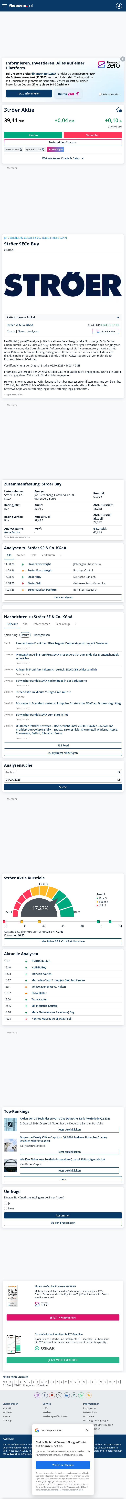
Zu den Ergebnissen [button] (63, 1223)
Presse (6, 1416)
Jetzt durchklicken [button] (69, 1129)
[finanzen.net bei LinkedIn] (67, 1395)
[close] (87, 1430)
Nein (11, 1208)
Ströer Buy (34, 577)
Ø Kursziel (99, 528)
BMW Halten (39, 993)
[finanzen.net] (21, 5)
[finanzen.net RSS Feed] (89, 1395)
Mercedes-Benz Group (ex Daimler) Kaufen (58, 980)
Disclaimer (89, 1416)
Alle (5, 1381)
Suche (63, 787)
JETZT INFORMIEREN (63, 1317)
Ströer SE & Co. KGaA (20, 325)
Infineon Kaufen (42, 974)
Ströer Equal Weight (40, 570)
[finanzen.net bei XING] (74, 1395)
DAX (9, 1385)
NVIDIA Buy (39, 967)
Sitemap (7, 1420)
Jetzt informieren (29, 93)
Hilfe (45, 1408)
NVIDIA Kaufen (41, 961)
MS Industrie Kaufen (44, 1006)
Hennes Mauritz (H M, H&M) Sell (51, 1018)
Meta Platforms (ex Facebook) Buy (53, 1012)
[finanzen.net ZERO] (109, 67)
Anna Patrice (12, 532)
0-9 (11, 1381)
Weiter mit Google (63, 1465)
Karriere (7, 1412)
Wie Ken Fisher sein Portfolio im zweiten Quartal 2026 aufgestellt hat (62, 1159)
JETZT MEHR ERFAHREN (63, 1360)
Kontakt (7, 1408)
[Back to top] (117, 1495)
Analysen (33, 331)
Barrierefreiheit (91, 1429)
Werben (47, 1412)
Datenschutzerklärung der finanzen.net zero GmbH (61, 1490)
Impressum (89, 1408)
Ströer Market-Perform (42, 589)
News (21, 331)
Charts (11, 331)
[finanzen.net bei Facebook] (45, 1395)
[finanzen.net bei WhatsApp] (81, 1395)
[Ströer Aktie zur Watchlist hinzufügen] (119, 110)
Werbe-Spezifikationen (55, 1416)
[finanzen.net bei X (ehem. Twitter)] (59, 1395)
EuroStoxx (42, 1385)
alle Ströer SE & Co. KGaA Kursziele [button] (63, 941)
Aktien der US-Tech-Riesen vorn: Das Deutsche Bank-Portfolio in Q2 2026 (65, 1118)
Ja (9, 1203)
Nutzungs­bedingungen (96, 1420)
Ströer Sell (34, 583)
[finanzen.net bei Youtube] (52, 1395)
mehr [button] (63, 1179)
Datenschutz (90, 1412)
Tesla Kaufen (39, 999)
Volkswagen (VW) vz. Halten (49, 986)
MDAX (17, 1385)
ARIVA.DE (12, 1453)
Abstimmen (63, 1215)
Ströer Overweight (39, 564)
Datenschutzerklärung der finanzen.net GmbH (64, 1487)
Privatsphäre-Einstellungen (98, 1425)
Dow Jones (29, 1385)
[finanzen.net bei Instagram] (37, 1395)
